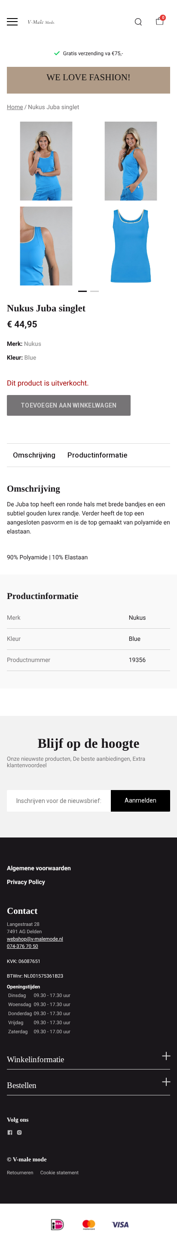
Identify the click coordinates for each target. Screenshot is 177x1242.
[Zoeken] (138, 22)
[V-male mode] (41, 22)
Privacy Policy (26, 882)
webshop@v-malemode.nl (35, 939)
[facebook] (10, 1133)
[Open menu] (12, 21)
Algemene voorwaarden (39, 868)
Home (15, 107)
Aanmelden (140, 800)
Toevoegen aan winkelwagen (69, 405)
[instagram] (19, 1133)
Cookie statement (59, 1173)
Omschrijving (34, 455)
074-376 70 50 (22, 946)
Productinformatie (97, 455)
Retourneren (20, 1173)
